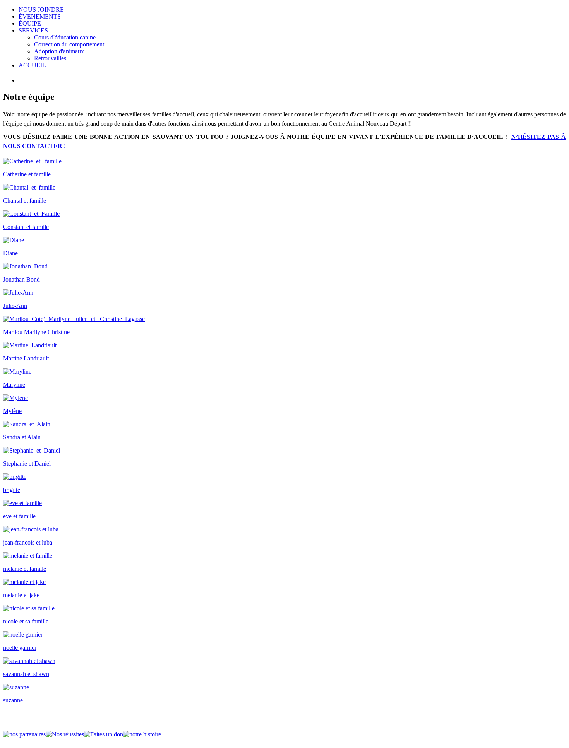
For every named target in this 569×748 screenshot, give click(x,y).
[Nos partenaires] (24, 734)
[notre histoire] (142, 734)
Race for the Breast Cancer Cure (549, 19)
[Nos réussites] (65, 734)
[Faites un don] (103, 734)
